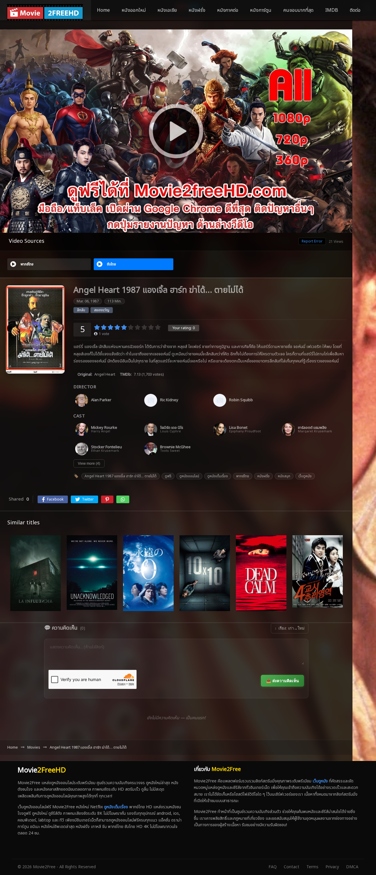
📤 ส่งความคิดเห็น (282, 681)
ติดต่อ (355, 10)
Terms (312, 867)
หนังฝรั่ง (197, 10)
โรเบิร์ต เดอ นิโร (171, 428)
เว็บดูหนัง (305, 476)
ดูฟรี (168, 476)
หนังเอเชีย (167, 10)
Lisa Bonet (238, 428)
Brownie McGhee (175, 447)
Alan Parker (101, 400)
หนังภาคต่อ (227, 10)
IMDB (331, 10)
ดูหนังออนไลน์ (189, 476)
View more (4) (89, 463)
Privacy (332, 867)
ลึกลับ (81, 310)
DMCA (352, 867)
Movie (42, 770)
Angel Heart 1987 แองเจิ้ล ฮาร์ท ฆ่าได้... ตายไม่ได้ (121, 476)
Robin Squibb (241, 400)
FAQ (272, 867)
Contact (291, 867)
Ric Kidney (169, 400)
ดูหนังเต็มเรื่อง (217, 476)
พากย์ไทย (242, 476)
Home (103, 10)
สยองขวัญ (101, 310)
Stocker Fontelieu (106, 447)
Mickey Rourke (104, 428)
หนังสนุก (284, 476)
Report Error (312, 241)
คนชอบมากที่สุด (298, 10)
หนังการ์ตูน (260, 10)
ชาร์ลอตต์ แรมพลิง (312, 428)
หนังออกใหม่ (134, 10)
